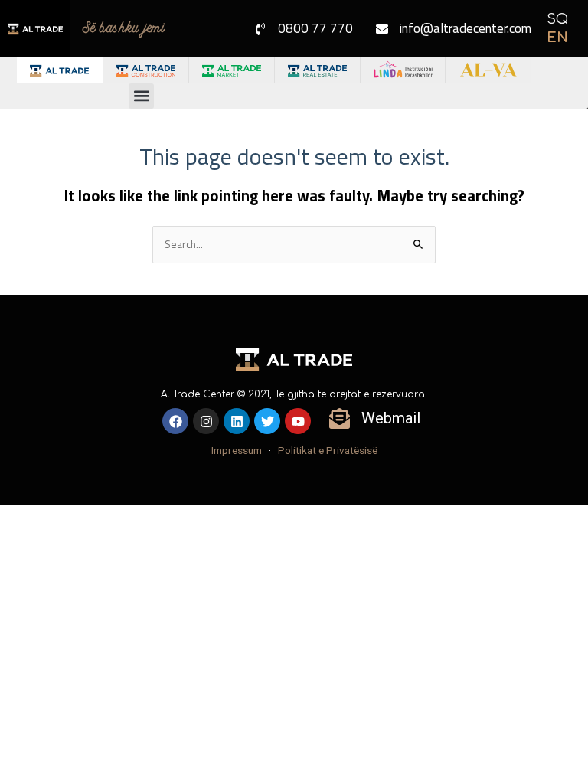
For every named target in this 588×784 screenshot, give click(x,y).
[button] (141, 96)
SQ (557, 19)
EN (557, 37)
